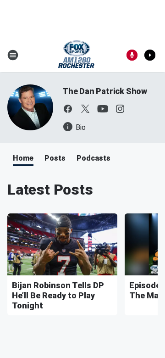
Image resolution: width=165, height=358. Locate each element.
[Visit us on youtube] (102, 108)
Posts (55, 158)
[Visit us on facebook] (67, 108)
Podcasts (93, 158)
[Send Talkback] (132, 55)
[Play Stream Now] (149, 55)
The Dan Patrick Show (104, 91)
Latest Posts (50, 189)
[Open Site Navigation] (12, 55)
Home (23, 158)
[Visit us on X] (85, 108)
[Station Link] (76, 55)
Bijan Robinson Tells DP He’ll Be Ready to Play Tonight (58, 295)
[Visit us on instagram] (120, 108)
